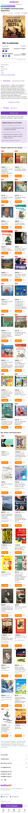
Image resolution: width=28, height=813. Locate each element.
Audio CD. (20, 423)
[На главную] (14, 3)
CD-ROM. (20, 224)
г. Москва (23, 46)
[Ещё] (25, 806)
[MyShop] (6, 786)
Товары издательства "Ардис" (12, 148)
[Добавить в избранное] (10, 176)
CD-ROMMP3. (6, 171)
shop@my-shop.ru (6, 776)
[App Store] (4, 797)
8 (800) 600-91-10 (6, 771)
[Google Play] (14, 797)
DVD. (4, 224)
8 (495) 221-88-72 (6, 774)
